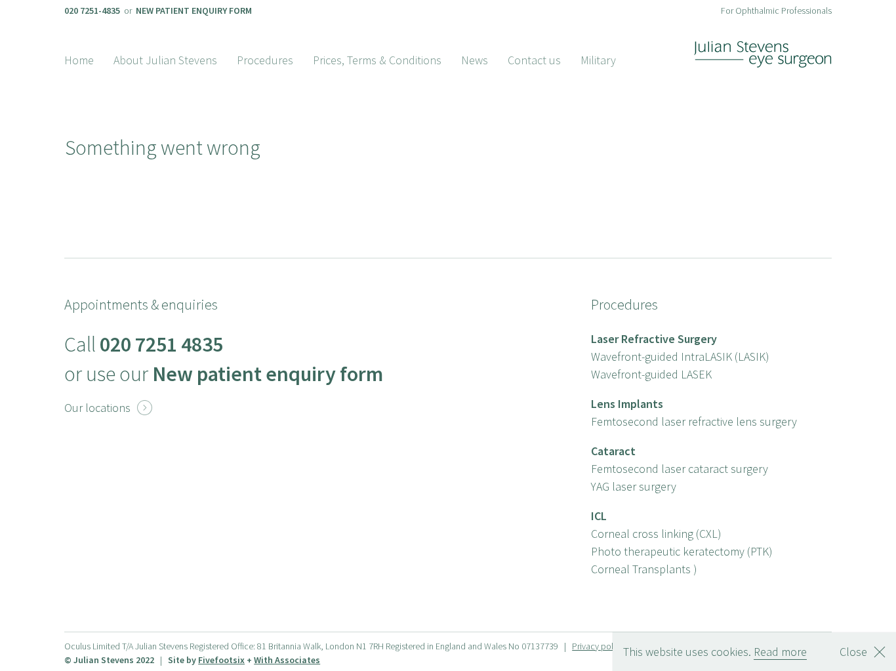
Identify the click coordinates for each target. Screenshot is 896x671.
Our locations (108, 407)
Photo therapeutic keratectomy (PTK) (682, 551)
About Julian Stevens (165, 60)
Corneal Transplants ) (644, 569)
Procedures (265, 60)
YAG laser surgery (633, 486)
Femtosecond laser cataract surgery (679, 468)
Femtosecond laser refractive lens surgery (694, 421)
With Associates (287, 660)
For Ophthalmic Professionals (776, 10)
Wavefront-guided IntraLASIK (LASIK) (680, 356)
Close (853, 651)
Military (598, 60)
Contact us (534, 60)
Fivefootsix (221, 660)
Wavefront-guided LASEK (651, 374)
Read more (780, 651)
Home (79, 60)
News (474, 60)
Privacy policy (598, 646)
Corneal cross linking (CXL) (656, 533)
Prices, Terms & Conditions (377, 60)
